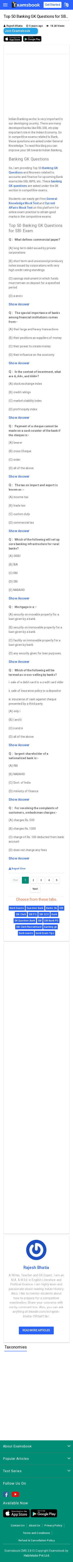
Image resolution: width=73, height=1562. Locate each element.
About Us (34, 1525)
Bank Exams (17, 908)
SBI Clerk (21, 914)
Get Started (52, 4)
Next (35, 888)
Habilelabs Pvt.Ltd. (37, 1555)
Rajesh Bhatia (36, 1267)
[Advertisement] (37, 84)
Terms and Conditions (36, 1532)
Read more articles (36, 1330)
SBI (61, 908)
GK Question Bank (25, 920)
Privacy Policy (53, 1525)
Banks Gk (51, 908)
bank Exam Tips (45, 933)
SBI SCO (44, 914)
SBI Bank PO (51, 920)
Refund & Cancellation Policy (36, 1540)
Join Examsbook (17, 31)
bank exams (26, 933)
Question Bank (35, 908)
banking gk (50, 927)
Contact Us (18, 1525)
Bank (54, 914)
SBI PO (33, 914)
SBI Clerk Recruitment (29, 927)
